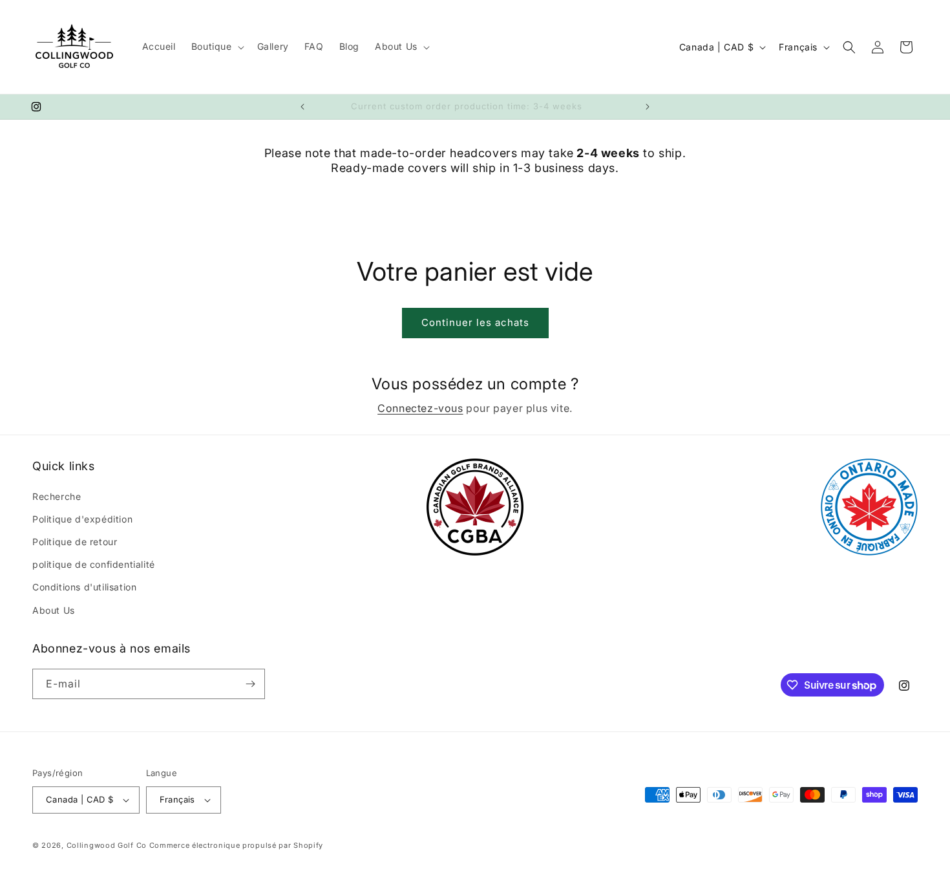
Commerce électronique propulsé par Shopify (236, 845)
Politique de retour (74, 541)
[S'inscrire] (250, 684)
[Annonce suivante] (647, 106)
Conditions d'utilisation (84, 586)
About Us (53, 610)
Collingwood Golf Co (107, 845)
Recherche (56, 496)
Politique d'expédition (82, 518)
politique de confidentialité (93, 564)
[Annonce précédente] (302, 106)
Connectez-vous (420, 408)
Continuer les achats (475, 322)
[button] (216, 46)
